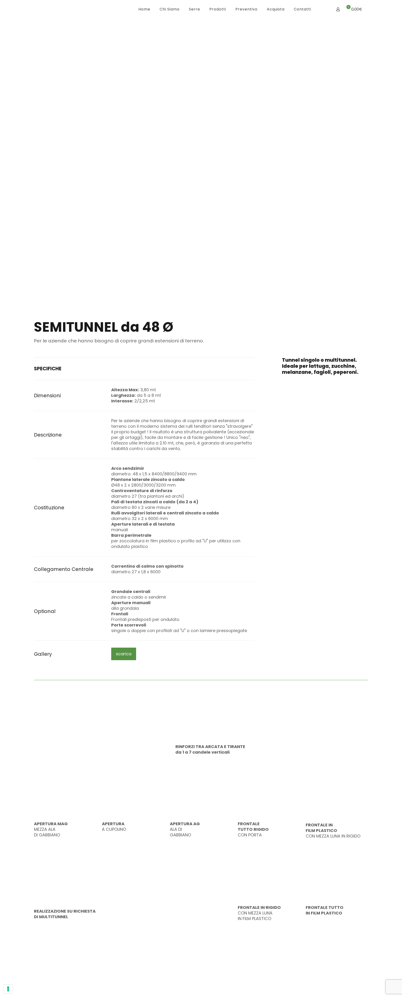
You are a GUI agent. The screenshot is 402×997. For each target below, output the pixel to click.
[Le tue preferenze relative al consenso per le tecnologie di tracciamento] (8, 988)
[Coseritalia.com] (73, 9)
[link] (342, 976)
